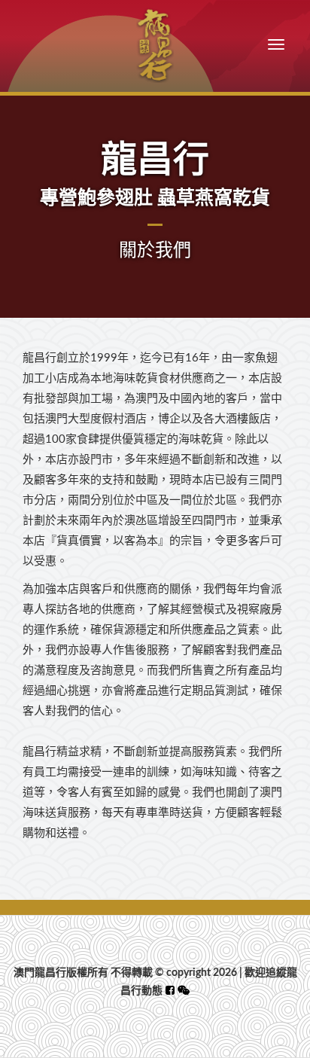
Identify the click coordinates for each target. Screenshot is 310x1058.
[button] (184, 991)
